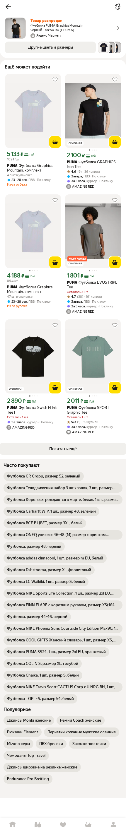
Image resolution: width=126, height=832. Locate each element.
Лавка (37, 825)
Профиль (113, 825)
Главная (12, 825)
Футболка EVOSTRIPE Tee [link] (92, 284)
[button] (8, 6)
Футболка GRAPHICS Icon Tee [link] (91, 164)
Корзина (88, 825)
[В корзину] (55, 142)
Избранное (63, 825)
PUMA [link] (12, 166)
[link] (44, 476)
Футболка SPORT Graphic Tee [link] (88, 410)
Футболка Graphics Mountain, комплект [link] (29, 167)
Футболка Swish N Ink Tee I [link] (32, 410)
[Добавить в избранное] (55, 79)
